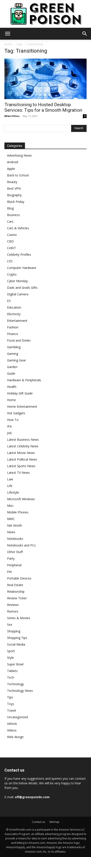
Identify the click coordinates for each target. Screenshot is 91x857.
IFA (9, 426)
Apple (11, 169)
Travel (11, 710)
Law (10, 479)
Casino (12, 235)
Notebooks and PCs (21, 545)
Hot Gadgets (16, 413)
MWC (11, 519)
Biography (14, 195)
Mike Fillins (11, 116)
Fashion (12, 327)
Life (9, 486)
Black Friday (15, 202)
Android (12, 162)
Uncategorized (17, 717)
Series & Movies (18, 618)
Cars (10, 221)
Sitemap (54, 822)
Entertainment (17, 320)
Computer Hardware (21, 268)
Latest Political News (22, 459)
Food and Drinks (19, 340)
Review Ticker (17, 598)
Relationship (16, 591)
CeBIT (11, 248)
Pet (9, 572)
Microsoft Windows (21, 499)
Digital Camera (17, 294)
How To (13, 420)
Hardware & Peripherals (24, 380)
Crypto (12, 274)
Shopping (13, 631)
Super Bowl (15, 664)
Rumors (12, 611)
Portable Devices (19, 578)
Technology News (20, 691)
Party (11, 558)
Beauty (12, 182)
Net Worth (14, 525)
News (11, 532)
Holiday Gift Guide (20, 393)
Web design (15, 737)
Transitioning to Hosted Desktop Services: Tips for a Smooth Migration (43, 107)
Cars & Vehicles (18, 228)
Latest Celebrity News (22, 446)
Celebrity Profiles (19, 254)
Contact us (38, 822)
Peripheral (14, 565)
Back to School (18, 175)
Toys (10, 704)
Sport (11, 651)
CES (10, 261)
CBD (10, 241)
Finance (12, 334)
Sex (9, 624)
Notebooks (15, 539)
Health (11, 387)
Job (9, 433)
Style (10, 657)
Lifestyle (13, 492)
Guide (11, 373)
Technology (15, 684)
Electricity (14, 314)
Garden (12, 367)
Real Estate (15, 585)
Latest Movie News (21, 453)
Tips (10, 697)
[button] (7, 34)
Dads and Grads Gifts (22, 287)
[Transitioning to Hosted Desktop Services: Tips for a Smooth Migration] (45, 79)
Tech (10, 677)
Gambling (14, 347)
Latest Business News (23, 439)
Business (13, 215)
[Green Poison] (45, 14)
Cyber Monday (17, 281)
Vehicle (12, 724)
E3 (9, 301)
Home (8, 44)
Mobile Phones (17, 512)
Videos (12, 730)
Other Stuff (15, 552)
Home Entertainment (22, 406)
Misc (10, 505)
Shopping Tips (17, 638)
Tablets (12, 671)
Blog (10, 208)
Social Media (16, 644)
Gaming (12, 354)
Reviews (13, 605)
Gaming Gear (16, 360)
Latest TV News (18, 472)
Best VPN (14, 188)
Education (14, 307)
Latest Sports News (21, 466)
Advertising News (19, 155)
